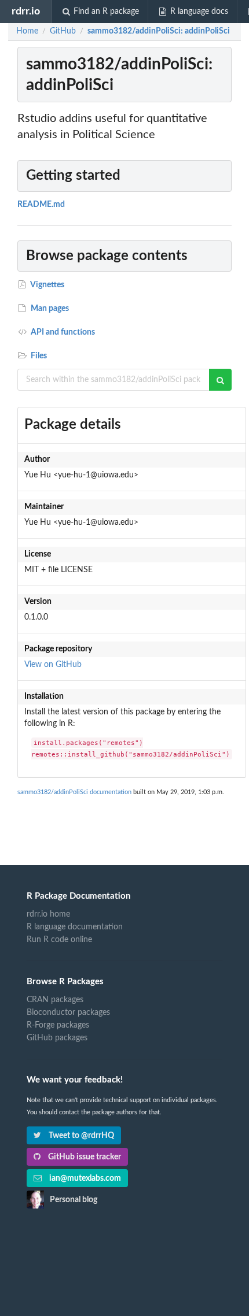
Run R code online (59, 940)
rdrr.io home (48, 914)
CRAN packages (55, 1000)
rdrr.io (26, 11)
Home (27, 31)
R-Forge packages (58, 1025)
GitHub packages (57, 1038)
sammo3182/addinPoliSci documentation (74, 792)
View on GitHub (53, 665)
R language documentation (75, 927)
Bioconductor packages (68, 1013)
